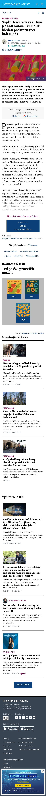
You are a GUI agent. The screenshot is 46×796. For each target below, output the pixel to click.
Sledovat (15, 116)
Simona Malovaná (17, 601)
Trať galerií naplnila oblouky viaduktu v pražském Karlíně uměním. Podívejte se (19, 462)
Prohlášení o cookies (26, 742)
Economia (6, 746)
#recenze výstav (10, 251)
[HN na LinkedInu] (27, 717)
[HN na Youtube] (34, 717)
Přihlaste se (32, 245)
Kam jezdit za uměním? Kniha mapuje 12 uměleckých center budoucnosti (19, 414)
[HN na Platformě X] (16, 717)
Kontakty (6, 739)
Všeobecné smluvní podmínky (29, 749)
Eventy (5, 763)
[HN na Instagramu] (23, 717)
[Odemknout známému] (43, 13)
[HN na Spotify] (30, 717)
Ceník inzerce (7, 753)
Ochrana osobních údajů (27, 739)
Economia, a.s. (18, 704)
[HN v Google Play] (11, 728)
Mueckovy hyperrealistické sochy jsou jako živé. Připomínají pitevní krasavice (22, 366)
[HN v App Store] (27, 728)
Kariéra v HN (7, 749)
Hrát (14, 296)
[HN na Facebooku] (20, 717)
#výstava (7, 256)
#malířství (18, 256)
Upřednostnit (32, 116)
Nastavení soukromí (26, 746)
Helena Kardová (14, 40)
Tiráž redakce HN (9, 742)
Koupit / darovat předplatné (13, 760)
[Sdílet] (39, 13)
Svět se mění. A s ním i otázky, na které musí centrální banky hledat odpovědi (22, 608)
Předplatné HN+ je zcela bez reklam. (32, 333)
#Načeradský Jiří (32, 256)
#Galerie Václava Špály (29, 251)
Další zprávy (23, 685)
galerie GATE (37, 79)
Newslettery (7, 767)
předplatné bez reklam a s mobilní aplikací (18, 239)
